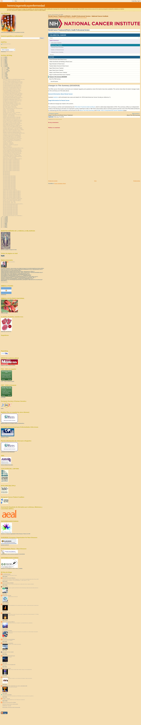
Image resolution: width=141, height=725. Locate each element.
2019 (3, 65)
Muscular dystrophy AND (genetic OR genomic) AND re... (13, 203)
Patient (51, 38)
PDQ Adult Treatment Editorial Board (85, 107)
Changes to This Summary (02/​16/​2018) (58, 76)
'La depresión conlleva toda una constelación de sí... (12, 140)
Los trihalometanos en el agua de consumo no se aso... (13, 83)
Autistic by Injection (6, 668)
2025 (3, 58)
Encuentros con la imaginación (8, 664)
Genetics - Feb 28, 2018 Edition (8, 109)
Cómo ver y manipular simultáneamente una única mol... (13, 81)
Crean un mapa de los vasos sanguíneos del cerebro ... (13, 120)
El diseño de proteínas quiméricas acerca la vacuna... (12, 138)
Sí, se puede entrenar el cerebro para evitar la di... (12, 80)
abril (4, 76)
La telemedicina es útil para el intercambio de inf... (11, 91)
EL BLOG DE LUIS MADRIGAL (8, 639)
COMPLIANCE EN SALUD (13, 596)
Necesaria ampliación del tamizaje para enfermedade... (12, 151)
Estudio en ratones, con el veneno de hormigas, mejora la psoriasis (20, 678)
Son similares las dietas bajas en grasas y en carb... (12, 96)
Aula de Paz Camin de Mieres (8, 621)
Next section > (136, 113)
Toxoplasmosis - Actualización (8, 143)
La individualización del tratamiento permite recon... (12, 92)
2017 (3, 217)
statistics (55, 97)
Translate (11, 51)
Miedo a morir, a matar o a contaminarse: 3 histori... (12, 130)
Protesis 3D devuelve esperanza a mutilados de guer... (12, 125)
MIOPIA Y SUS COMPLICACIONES (14, 644)
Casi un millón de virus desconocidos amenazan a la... (12, 123)
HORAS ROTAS (5, 604)
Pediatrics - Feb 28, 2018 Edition (8, 110)
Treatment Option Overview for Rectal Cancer (59, 66)
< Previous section (53, 113)
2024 (3, 59)
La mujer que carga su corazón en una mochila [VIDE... (13, 127)
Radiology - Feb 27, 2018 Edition (8, 111)
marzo (4, 77)
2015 (3, 220)
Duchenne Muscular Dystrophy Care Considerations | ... (13, 215)
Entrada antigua (136, 180)
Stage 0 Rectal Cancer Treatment (56, 68)
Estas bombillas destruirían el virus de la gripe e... (12, 124)
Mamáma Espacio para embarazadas (10, 704)
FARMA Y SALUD (6, 698)
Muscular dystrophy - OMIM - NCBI (9, 202)
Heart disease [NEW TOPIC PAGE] (9, 178)
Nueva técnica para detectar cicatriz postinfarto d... (12, 139)
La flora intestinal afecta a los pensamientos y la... (12, 119)
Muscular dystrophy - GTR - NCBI (9, 201)
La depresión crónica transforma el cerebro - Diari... (12, 134)
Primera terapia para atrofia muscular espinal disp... (12, 137)
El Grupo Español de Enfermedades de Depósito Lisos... (13, 97)
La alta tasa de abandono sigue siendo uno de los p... (12, 149)
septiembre (5, 70)
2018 (3, 66)
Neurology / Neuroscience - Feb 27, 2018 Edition (11, 112)
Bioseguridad (5, 586)
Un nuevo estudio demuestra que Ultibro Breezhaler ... (12, 150)
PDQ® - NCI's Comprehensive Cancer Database (110, 110)
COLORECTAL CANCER (58, 35)
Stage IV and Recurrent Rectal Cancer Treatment (59, 74)
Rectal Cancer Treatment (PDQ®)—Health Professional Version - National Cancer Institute (67, 17)
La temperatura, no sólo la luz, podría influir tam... (11, 154)
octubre (4, 69)
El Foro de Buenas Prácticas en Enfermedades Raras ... (13, 94)
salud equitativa (11, 261)
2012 (3, 223)
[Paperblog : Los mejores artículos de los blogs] (4, 354)
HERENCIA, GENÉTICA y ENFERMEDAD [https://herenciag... (14, 79)
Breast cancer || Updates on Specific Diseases (11, 159)
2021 (3, 62)
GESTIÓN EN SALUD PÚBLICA (8, 578)
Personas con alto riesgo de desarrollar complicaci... (12, 199)
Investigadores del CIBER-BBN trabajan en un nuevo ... (13, 99)
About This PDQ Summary (55, 79)
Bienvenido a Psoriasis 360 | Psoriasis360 (11, 707)
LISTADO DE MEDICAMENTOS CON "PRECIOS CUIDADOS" (13, 699)
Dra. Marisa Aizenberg (7, 630)
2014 (3, 221)
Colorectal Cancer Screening (57, 52)
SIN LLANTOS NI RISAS (12, 687)
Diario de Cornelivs (6, 613)
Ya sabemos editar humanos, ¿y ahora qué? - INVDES (12, 128)
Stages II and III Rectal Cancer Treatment (58, 72)
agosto (4, 71)
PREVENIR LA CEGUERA (7, 643)
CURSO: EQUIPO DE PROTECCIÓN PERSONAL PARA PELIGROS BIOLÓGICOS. (23, 587)
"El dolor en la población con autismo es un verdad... (12, 90)
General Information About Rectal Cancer (58, 59)
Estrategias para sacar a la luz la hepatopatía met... (12, 135)
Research (52, 54)
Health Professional (54, 40)
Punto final (4, 665)
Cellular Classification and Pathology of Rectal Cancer (60, 61)
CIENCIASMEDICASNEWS (8, 582)
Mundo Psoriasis (5, 677)
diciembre (5, 67)
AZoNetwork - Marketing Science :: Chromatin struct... (12, 114)
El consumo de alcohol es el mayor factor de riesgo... (12, 153)
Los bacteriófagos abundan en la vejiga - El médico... (12, 155)
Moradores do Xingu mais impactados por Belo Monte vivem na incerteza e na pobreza (17, 695)
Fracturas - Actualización (7, 141)
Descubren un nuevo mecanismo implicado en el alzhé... (13, 82)
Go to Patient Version (54, 32)
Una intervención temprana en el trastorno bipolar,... (12, 84)
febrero (4, 78)
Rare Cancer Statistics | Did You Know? (10, 107)
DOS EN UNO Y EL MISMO (7, 640)
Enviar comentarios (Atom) (60, 183)
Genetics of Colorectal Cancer (57, 49)
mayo (4, 75)
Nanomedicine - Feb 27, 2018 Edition (9, 113)
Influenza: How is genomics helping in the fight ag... (12, 193)
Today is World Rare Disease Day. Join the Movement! (12, 108)
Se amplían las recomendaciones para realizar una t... (12, 100)
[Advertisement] (59, 170)
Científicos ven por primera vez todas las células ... (12, 122)
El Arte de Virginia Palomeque (8, 655)
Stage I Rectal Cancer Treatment (56, 70)
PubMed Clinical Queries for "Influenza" (10, 189)
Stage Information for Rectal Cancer (56, 63)
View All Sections (54, 81)
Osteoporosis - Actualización (8, 142)
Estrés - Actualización (7, 145)
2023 (3, 60)
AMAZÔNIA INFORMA (7, 694)
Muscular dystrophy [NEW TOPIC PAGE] (10, 204)
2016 (3, 218)
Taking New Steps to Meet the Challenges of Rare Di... (12, 158)
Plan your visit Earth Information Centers (9, 575)
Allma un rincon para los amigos (9, 702)
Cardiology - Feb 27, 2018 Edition (9, 115)
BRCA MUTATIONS (6, 171)
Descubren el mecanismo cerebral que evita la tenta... (12, 121)
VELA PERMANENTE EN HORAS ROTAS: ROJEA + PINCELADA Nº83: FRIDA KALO (23, 605)
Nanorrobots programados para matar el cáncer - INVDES (13, 129)
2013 (3, 222)
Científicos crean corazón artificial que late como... (12, 126)
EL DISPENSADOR (6, 574)
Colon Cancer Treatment (56, 42)
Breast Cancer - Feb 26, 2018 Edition (9, 157)
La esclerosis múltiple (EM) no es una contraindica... (12, 136)
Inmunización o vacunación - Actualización (10, 144)
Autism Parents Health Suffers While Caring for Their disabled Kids (20, 669)
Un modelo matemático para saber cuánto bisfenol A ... (12, 85)
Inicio (95, 180)
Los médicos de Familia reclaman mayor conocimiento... (13, 93)
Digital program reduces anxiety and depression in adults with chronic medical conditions (18, 584)
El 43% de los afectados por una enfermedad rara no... (12, 156)
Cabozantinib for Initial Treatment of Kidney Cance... (12, 104)
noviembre (5, 68)
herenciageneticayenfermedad (26, 5)
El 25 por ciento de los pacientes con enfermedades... (12, 95)
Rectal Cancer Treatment (56, 45)
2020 (3, 64)
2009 (3, 227)
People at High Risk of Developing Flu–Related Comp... (12, 198)
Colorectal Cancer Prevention (57, 47)
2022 (3, 61)
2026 (3, 57)
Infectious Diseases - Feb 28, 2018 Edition (10, 105)
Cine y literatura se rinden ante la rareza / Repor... (12, 89)
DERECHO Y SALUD (6, 595)
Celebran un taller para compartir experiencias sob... (12, 152)
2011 (3, 224)
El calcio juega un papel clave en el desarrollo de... (12, 98)
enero (4, 216)
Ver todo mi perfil (4, 282)
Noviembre (4, 653)
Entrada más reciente (52, 180)
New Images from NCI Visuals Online (9, 106)
